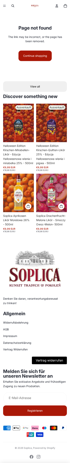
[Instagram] (38, 456)
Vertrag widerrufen (49, 360)
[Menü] (4, 5)
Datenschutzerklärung (17, 342)
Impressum (10, 336)
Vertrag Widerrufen (15, 349)
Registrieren (35, 410)
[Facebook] (31, 456)
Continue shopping (35, 55)
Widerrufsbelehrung (15, 322)
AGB (6, 329)
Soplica (28, 447)
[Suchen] (13, 6)
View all (35, 86)
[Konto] (56, 6)
